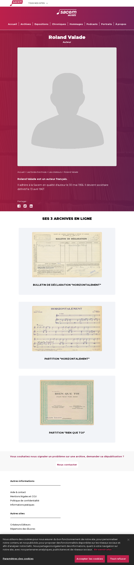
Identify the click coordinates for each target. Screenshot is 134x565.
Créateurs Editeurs (20, 524)
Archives (26, 24)
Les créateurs (55, 172)
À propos (121, 24)
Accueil (12, 24)
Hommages (76, 24)
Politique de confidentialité (24, 500)
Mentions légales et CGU (23, 496)
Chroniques (59, 24)
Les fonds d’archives (36, 172)
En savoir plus (102, 549)
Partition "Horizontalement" (67, 358)
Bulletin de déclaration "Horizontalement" (67, 284)
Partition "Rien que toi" (67, 432)
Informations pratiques (22, 504)
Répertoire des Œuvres (22, 529)
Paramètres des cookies (18, 558)
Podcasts (92, 24)
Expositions (41, 24)
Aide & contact (18, 492)
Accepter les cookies (90, 558)
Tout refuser (118, 558)
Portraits (106, 24)
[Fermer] (128, 540)
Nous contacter (67, 464)
